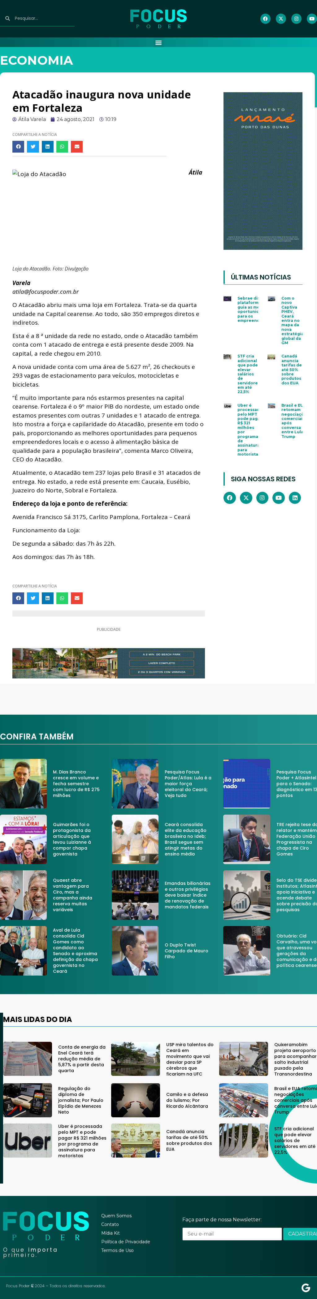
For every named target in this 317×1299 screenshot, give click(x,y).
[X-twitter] (281, 19)
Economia (36, 60)
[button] (159, 42)
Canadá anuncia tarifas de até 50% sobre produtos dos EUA (291, 369)
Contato (110, 1224)
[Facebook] (265, 19)
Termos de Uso (117, 1250)
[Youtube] (312, 19)
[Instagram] (296, 19)
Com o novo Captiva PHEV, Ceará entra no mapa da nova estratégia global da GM (292, 320)
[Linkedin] (295, 498)
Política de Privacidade (125, 1242)
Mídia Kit (110, 1233)
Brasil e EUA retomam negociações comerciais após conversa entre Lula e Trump (295, 421)
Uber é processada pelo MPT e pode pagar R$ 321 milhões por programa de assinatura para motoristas (249, 430)
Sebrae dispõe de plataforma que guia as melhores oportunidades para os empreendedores (256, 309)
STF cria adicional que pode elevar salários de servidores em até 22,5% (248, 374)
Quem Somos (116, 1216)
